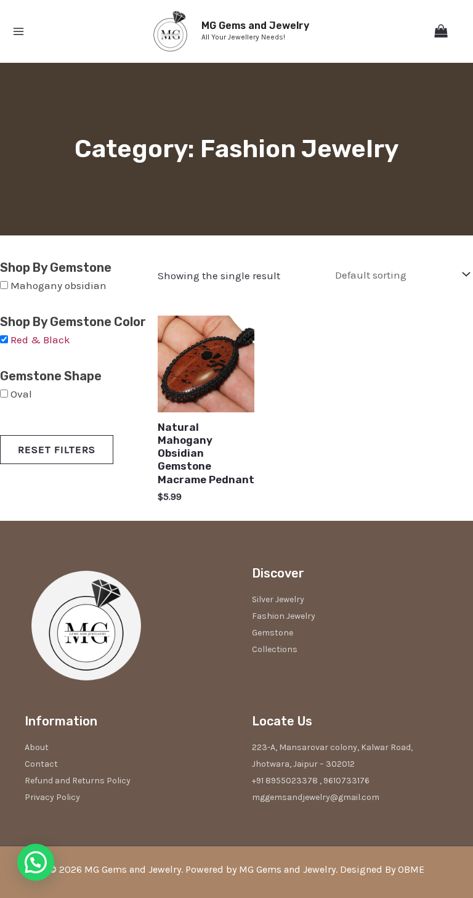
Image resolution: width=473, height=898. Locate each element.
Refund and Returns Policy (78, 780)
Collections (274, 649)
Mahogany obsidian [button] (58, 285)
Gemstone (272, 632)
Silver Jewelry (278, 599)
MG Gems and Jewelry (255, 25)
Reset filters (56, 449)
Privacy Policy (52, 797)
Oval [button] (21, 394)
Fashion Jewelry (283, 616)
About (37, 747)
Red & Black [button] (40, 339)
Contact (41, 764)
